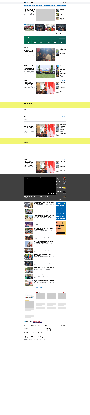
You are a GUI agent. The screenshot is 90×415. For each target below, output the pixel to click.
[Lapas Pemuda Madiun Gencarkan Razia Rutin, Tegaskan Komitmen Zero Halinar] (45, 54)
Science (55, 6)
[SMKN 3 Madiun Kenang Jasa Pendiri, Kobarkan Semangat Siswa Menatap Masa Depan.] (29, 257)
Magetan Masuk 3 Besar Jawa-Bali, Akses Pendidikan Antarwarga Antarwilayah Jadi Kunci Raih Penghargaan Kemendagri (44, 222)
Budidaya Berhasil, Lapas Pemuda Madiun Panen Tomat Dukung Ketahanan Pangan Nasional (43, 209)
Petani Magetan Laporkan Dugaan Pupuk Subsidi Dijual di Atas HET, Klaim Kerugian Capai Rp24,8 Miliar (44, 203)
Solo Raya (39, 333)
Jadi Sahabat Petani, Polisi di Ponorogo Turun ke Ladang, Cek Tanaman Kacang (63, 14)
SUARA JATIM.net (31, 2)
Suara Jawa (32, 332)
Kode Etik (46, 325)
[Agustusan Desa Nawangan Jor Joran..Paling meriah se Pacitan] (29, 27)
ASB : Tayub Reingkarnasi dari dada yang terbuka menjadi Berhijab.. (50, 32)
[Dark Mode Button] (63, 2)
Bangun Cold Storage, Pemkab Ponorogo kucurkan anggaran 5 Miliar (62, 87)
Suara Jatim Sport (42, 5)
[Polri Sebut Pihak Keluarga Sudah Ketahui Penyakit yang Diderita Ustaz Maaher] (57, 71)
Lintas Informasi (26, 337)
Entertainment (43, 6)
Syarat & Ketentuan (33, 325)
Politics (34, 6)
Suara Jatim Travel (52, 5)
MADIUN (24, 210)
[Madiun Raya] (26, 321)
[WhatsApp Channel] (51, 330)
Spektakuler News (26, 333)
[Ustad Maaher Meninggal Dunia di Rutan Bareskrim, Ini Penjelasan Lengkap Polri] (57, 75)
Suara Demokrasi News (40, 337)
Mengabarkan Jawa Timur (30, 339)
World (28, 6)
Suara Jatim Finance (27, 5)
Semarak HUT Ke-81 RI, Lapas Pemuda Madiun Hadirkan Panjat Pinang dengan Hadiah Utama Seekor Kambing (43, 242)
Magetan (24, 223)
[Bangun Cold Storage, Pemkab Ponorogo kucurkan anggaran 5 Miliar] (57, 87)
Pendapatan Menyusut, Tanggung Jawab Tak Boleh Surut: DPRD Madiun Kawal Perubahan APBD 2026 (43, 248)
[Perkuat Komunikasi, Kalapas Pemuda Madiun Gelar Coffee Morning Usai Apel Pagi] (29, 270)
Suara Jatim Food (57, 5)
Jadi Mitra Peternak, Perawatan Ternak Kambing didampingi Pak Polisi (63, 10)
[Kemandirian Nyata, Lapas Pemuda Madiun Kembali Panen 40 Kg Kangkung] (57, 50)
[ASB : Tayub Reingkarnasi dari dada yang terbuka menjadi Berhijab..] (50, 27)
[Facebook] (46, 330)
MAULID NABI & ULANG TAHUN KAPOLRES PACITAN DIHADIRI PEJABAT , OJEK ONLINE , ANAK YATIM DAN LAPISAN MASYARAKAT (60, 217)
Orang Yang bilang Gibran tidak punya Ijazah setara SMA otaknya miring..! (39, 33)
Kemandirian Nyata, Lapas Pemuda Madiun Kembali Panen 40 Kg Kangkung (63, 49)
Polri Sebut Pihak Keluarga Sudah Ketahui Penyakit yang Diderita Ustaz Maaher (63, 70)
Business (31, 6)
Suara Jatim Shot (32, 5)
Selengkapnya (63, 47)
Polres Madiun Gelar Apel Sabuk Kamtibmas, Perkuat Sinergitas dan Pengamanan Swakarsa (29, 67)
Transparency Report (62, 325)
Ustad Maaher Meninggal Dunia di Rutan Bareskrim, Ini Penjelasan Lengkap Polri (63, 74)
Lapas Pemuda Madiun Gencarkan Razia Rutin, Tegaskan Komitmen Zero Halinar (29, 50)
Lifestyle (47, 6)
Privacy (39, 325)
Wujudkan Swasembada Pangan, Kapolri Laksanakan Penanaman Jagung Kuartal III (62, 66)
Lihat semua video (61, 199)
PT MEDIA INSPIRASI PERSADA (39, 339)
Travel (58, 6)
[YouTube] (50, 330)
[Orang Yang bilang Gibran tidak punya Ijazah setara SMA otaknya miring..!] (40, 27)
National (26, 6)
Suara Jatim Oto (47, 5)
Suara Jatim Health (62, 5)
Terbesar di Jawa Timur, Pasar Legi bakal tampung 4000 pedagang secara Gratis (63, 91)
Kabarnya (32, 333)
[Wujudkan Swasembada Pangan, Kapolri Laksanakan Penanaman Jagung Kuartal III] (57, 67)
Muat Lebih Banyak (39, 287)
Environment (61, 6)
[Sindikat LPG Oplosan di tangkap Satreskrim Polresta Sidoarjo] (57, 18)
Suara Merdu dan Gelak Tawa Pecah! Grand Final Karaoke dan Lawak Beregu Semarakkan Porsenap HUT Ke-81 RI (44, 281)
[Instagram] (47, 330)
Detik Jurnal (32, 337)
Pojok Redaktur (40, 336)
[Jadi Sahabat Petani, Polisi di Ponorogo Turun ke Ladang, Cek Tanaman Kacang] (57, 14)
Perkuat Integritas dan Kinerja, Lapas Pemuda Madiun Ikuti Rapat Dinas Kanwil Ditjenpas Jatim (63, 53)
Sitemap (53, 325)
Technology (37, 6)
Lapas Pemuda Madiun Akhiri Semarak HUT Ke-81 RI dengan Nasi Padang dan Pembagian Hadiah (44, 11)
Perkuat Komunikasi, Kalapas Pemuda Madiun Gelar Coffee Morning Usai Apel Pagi (44, 268)
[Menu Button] (24, 2)
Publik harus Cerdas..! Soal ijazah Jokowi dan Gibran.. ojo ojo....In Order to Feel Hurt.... (60, 33)
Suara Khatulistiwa (40, 332)
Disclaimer (25, 325)
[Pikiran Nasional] (31, 322)
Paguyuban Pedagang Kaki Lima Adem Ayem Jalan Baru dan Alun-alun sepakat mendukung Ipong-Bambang (63, 83)
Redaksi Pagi (25, 336)
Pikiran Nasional (26, 332)
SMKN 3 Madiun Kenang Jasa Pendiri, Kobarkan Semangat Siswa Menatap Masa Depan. (43, 255)
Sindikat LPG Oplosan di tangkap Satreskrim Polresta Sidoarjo (62, 18)
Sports (40, 6)
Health (49, 6)
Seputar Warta (32, 336)
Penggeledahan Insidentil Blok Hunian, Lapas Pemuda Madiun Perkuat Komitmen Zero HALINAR (43, 274)
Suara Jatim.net (37, 5)
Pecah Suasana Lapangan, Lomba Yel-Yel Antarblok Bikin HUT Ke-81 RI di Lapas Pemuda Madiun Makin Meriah (44, 235)
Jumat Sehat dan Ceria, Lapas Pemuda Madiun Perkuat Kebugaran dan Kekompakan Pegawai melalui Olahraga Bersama (44, 216)
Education (52, 6)
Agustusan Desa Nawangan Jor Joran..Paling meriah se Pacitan (28, 32)
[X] (49, 330)
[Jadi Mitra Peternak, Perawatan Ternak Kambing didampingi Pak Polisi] (57, 10)
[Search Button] (65, 2)
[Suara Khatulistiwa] (37, 322)
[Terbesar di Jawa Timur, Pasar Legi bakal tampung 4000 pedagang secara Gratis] (57, 91)
